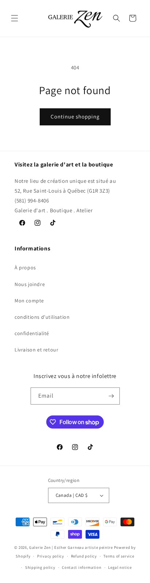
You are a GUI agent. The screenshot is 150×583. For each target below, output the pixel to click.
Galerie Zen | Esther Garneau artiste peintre (71, 547)
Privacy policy (50, 556)
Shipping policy (40, 567)
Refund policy (84, 556)
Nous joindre (30, 284)
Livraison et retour (36, 349)
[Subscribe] (111, 396)
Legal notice (119, 567)
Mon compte (29, 300)
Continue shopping (75, 116)
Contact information (81, 567)
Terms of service (118, 556)
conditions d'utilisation (42, 317)
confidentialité (32, 333)
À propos (25, 267)
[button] (15, 18)
